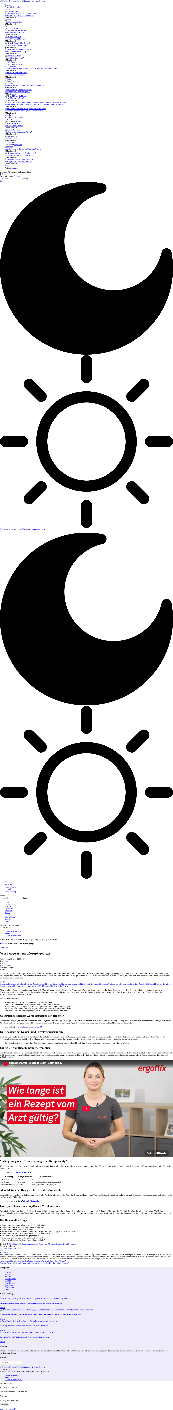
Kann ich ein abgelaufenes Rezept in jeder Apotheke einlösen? (25, 1225)
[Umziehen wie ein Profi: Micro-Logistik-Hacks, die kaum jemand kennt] (10, 66)
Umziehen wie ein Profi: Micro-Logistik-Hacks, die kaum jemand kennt (31, 68)
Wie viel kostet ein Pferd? (14, 58)
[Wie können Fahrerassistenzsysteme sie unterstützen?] (25, 109)
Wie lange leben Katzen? (14, 22)
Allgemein (4, 948)
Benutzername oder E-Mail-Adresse (13, 1392)
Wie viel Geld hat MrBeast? (15, 39)
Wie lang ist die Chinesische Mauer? (18, 132)
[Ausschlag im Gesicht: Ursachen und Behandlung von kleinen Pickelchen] (28, 1321)
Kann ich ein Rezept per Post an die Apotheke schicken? (23, 1227)
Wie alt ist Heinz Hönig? (14, 126)
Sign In (22, 925)
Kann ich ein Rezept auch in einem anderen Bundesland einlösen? (26, 1234)
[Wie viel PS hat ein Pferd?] (15, 96)
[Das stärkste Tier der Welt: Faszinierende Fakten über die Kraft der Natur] (28, 1332)
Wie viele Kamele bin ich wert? (16, 45)
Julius (5, 961)
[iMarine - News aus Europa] (22, 1)
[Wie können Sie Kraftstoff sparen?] (18, 49)
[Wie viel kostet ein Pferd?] (13, 56)
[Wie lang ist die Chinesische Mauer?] (12, 130)
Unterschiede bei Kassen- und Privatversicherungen (59, 984)
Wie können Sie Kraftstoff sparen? (17, 52)
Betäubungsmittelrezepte (28, 1244)
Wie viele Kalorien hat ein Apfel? (29, 1027)
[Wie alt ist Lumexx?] (11, 136)
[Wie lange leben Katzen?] (8, 20)
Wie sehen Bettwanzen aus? (15, 75)
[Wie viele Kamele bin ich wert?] (17, 43)
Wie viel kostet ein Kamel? (15, 33)
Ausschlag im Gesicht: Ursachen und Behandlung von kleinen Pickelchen (24, 1326)
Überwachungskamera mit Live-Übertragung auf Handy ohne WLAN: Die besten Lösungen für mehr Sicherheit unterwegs (40, 1314)
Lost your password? (8, 1409)
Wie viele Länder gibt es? (32, 1201)
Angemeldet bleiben (10, 1401)
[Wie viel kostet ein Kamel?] (15, 30)
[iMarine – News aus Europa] (22, 1367)
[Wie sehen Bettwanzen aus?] (16, 73)
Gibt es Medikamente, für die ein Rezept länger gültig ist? (23, 1240)
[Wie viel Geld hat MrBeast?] (13, 37)
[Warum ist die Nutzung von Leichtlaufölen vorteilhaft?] (10, 83)
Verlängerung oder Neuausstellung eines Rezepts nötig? (129, 984)
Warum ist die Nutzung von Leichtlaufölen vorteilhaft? (25, 85)
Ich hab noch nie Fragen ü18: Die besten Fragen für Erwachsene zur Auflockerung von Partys (31, 1303)
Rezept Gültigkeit (69, 1244)
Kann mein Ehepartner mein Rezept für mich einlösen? (22, 1238)
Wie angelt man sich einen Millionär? (18, 162)
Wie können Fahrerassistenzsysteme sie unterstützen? (24, 111)
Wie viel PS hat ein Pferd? (14, 98)
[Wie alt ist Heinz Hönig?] (12, 123)
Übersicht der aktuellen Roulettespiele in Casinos (23, 149)
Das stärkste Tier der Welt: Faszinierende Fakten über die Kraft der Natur (24, 1337)
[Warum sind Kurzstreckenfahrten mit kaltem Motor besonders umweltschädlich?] (35, 102)
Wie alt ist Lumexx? (12, 138)
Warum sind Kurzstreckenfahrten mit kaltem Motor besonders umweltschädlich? (34, 104)
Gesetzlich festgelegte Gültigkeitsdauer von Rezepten (20, 984)
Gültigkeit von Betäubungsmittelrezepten (93, 984)
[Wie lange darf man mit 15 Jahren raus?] (20, 13)
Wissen (2, 1308)
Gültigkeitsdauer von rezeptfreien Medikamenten (32, 986)
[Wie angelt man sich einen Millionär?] (19, 159)
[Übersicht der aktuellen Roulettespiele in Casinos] (9, 147)
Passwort (3, 1396)
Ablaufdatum (13, 1244)
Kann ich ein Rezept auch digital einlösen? (18, 1229)
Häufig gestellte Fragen (59, 986)
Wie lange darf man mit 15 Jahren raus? (19, 16)
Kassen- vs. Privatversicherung (50, 1244)
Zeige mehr (18, 176)
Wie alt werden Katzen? (22, 1172)
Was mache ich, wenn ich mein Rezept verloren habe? (22, 1236)
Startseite (3, 944)
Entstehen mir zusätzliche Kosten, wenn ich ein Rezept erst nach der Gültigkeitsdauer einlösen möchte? (40, 1232)
